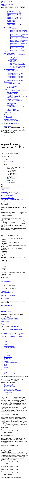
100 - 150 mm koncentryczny (17, 66)
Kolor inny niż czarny (6, 156)
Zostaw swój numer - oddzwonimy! (10, 295)
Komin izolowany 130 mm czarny (19, 34)
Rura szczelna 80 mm (12, 70)
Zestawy (6, 51)
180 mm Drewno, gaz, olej (14, 17)
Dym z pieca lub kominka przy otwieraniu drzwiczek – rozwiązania (16, 101)
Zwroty (6, 364)
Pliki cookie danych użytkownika (12, 390)
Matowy (11, 180)
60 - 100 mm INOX (15, 61)
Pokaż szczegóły (8, 392)
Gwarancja (6, 361)
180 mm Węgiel (11, 23)
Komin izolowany (8, 27)
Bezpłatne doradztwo (9, 114)
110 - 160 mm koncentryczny (17, 67)
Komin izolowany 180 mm (17, 38)
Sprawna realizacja (8, 116)
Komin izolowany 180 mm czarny (19, 40)
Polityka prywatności (9, 347)
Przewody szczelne (12, 60)
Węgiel (9, 44)
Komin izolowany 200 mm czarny (19, 43)
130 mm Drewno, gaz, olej (14, 14)
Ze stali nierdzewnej (12, 86)
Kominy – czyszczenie (13, 110)
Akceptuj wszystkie (16, 477)
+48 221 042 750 (5, 291)
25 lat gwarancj (8, 117)
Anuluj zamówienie (9, 346)
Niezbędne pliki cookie (10, 386)
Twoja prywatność (8, 385)
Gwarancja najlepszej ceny (10, 362)
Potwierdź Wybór (6, 477)
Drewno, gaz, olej (11, 28)
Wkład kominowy (8, 10)
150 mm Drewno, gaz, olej (14, 15)
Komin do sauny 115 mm (13, 83)
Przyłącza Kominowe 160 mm (15, 77)
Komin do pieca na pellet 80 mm (18, 30)
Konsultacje (7, 355)
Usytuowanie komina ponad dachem (16, 90)
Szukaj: (2, 7)
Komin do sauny (8, 82)
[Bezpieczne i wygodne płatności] (9, 318)
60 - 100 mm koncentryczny (17, 63)
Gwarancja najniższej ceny (10, 119)
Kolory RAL (10, 105)
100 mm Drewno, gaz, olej (14, 13)
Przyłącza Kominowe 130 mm (15, 74)
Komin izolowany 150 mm (17, 36)
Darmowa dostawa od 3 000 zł (11, 120)
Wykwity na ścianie (12, 107)
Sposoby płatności (8, 358)
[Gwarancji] (14, 307)
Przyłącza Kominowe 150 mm (15, 76)
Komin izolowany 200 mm (17, 41)
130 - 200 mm (13, 59)
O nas (5, 341)
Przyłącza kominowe (9, 69)
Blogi (5, 365)
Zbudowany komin (12, 26)
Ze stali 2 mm (10, 87)
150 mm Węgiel (11, 21)
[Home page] (3, 324)
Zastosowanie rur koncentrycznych (16, 54)
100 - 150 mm (13, 57)
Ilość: (2, 186)
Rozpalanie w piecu (12, 103)
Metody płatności (5, 321)
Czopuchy (6, 84)
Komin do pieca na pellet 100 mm (19, 31)
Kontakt (6, 343)
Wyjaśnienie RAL (8, 162)
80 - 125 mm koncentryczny (17, 64)
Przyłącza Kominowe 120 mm (15, 73)
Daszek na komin (11, 109)
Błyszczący (12, 182)
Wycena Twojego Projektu (7, 305)
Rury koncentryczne (9, 53)
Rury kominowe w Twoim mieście (13, 374)
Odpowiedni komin (12, 93)
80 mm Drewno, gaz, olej (13, 11)
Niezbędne (15, 414)
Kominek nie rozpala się (13, 99)
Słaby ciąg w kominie (12, 92)
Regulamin (6, 344)
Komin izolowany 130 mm (17, 33)
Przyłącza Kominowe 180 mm (15, 79)
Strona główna (7, 112)
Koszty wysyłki (8, 357)
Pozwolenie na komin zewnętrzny (15, 106)
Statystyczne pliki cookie (10, 387)
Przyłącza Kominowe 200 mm (15, 80)
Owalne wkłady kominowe (14, 24)
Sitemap (6, 367)
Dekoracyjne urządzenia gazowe (15, 56)
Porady (5, 89)
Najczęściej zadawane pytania (14, 95)
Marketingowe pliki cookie (11, 389)
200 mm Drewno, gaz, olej (14, 18)
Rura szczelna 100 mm (13, 72)
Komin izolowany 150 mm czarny (19, 37)
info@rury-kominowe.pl (7, 292)
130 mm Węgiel (11, 20)
